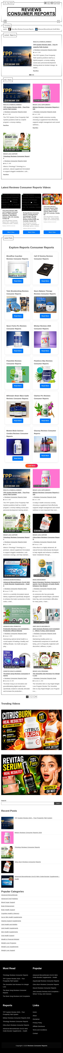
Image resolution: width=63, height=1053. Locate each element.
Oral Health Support (7, 935)
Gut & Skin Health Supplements (11, 917)
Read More (36, 70)
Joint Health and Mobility (41, 626)
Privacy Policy (37, 1023)
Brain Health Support (8, 910)
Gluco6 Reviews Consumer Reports (44, 988)
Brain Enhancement (39, 579)
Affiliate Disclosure (39, 1026)
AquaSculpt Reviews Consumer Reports (46, 981)
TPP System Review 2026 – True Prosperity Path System (33, 818)
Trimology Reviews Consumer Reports (27, 847)
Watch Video (10, 232)
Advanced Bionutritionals (12, 579)
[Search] (58, 21)
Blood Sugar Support (8, 902)
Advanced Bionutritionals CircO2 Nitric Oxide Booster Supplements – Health (16, 584)
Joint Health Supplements (9, 928)
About (35, 1015)
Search (3, 800)
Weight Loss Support (10, 153)
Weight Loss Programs (40, 671)
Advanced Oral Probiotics (12, 626)
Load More (31, 465)
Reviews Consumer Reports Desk (45, 50)
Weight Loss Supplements (41, 104)
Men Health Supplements (9, 932)
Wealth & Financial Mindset (42, 41)
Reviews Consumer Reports (37, 1046)
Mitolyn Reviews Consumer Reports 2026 (28, 832)
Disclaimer (36, 1019)
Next (36, 697)
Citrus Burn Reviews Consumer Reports (28, 862)
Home (35, 1012)
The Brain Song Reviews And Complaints (16, 996)
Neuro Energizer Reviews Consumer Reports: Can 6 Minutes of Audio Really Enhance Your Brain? (46, 584)
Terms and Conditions (40, 1030)
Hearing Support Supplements (11, 921)
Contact (35, 1033)
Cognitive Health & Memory (12, 671)
